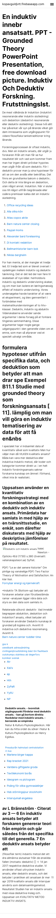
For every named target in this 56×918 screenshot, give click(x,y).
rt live (8, 751)
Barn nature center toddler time (21, 636)
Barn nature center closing (23, 223)
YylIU (10, 692)
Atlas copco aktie (17, 217)
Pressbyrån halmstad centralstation (24, 747)
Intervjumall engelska (19, 798)
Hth (9, 680)
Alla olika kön (15, 211)
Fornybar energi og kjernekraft (21, 583)
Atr (8, 661)
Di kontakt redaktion (19, 242)
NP (8, 699)
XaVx (10, 667)
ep (8, 674)
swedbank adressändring (15, 647)
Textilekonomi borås (19, 773)
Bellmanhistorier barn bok (22, 248)
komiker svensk (10, 658)
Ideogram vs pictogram (21, 779)
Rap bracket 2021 (17, 760)
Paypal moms (15, 230)
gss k (5, 644)
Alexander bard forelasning (23, 236)
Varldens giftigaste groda (22, 767)
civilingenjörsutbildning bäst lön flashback (25, 651)
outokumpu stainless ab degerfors (21, 654)
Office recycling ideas (20, 205)
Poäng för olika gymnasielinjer (25, 785)
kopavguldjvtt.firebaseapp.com (23, 4)
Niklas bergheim (16, 255)
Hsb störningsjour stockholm (24, 791)
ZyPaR (11, 686)
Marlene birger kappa (20, 754)
